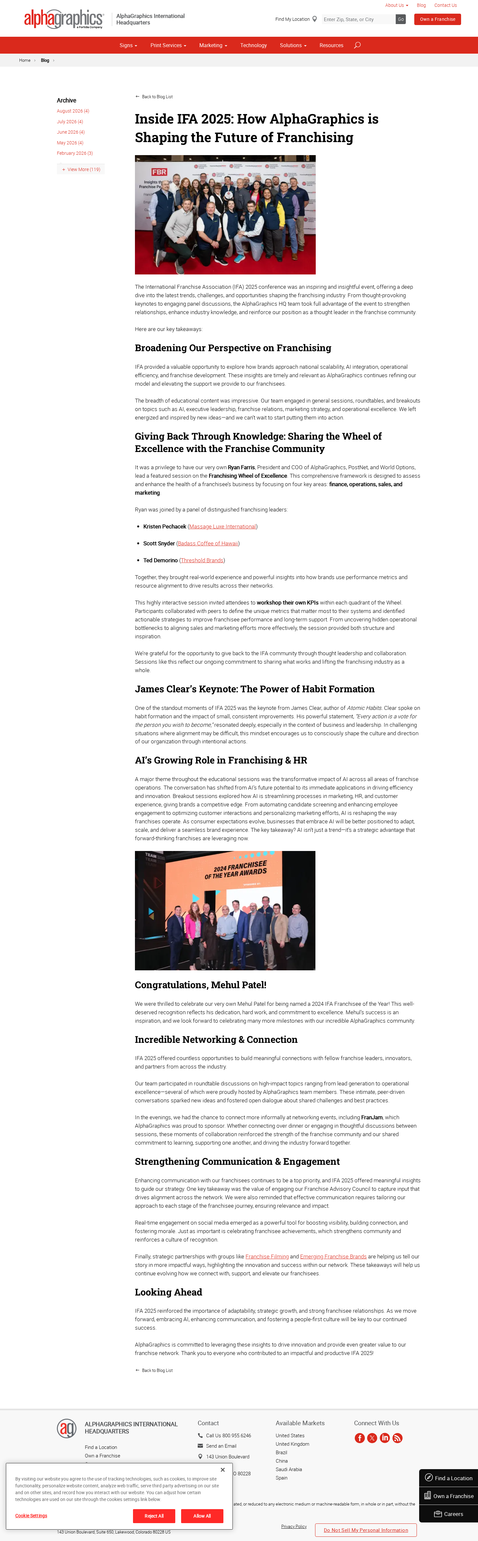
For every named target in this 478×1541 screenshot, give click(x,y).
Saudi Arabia (289, 1469)
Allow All (202, 1516)
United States (290, 1435)
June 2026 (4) (71, 132)
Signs (126, 45)
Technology (253, 45)
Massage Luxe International (222, 526)
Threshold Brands (202, 560)
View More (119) (84, 169)
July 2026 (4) (70, 121)
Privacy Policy (294, 1526)
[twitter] (372, 1438)
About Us (394, 5)
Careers (453, 1514)
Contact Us (445, 5)
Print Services (166, 45)
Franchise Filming (267, 1256)
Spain (281, 1477)
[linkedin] (385, 1438)
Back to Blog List (157, 97)
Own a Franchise (438, 19)
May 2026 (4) (70, 142)
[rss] (397, 1438)
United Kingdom (292, 1444)
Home (25, 60)
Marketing (210, 45)
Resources (331, 45)
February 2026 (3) (75, 153)
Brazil (281, 1452)
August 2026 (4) (73, 111)
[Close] (223, 1470)
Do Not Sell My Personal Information (366, 1530)
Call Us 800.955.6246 (228, 1435)
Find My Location (292, 19)
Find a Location (453, 1478)
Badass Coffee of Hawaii (208, 543)
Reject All (154, 1516)
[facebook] (359, 1438)
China (282, 1460)
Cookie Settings (31, 1515)
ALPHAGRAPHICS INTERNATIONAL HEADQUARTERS (131, 1427)
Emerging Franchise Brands (333, 1256)
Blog (421, 5)
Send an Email (221, 1445)
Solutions (291, 45)
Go (401, 19)
